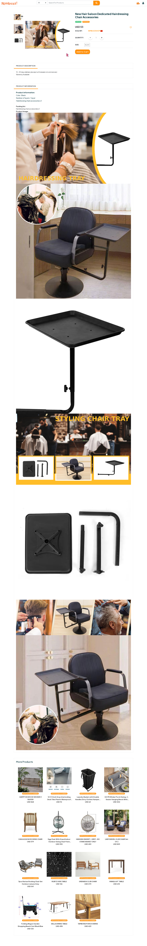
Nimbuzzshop (94, 31)
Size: (77, 45)
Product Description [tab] (25, 66)
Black (87, 45)
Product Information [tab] (26, 86)
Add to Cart (83, 52)
